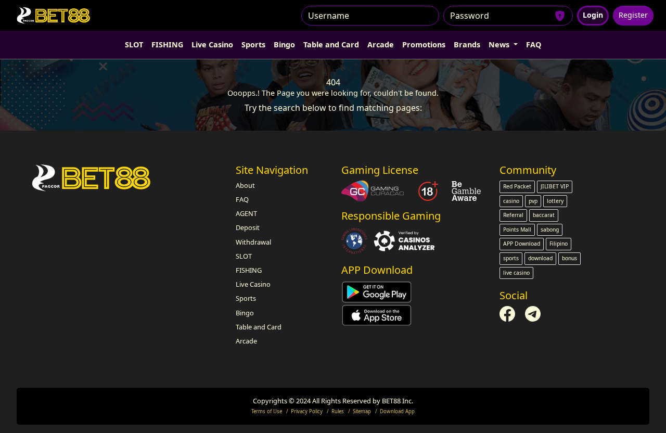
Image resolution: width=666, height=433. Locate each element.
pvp (533, 201)
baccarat (544, 215)
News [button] (500, 44)
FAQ (533, 44)
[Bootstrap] (92, 178)
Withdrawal (253, 242)
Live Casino (212, 44)
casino (511, 201)
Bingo (284, 44)
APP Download (521, 243)
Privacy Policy (307, 411)
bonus (569, 258)
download (540, 258)
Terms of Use (266, 411)
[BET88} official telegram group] (533, 313)
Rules (337, 411)
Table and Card (331, 44)
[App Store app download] (376, 314)
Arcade (380, 44)
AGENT (246, 213)
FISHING (167, 44)
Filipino (558, 243)
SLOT (134, 44)
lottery (555, 201)
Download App (397, 411)
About (245, 185)
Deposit (248, 227)
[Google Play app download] (376, 291)
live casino (516, 272)
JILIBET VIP (555, 186)
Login (593, 15)
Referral (513, 215)
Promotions (423, 44)
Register (633, 15)
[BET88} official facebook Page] (508, 313)
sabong (550, 229)
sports (511, 258)
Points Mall (517, 229)
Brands (467, 44)
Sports (253, 44)
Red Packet (517, 186)
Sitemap (362, 411)
